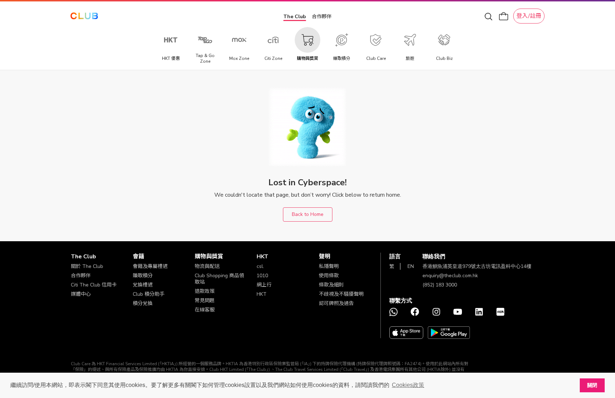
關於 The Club (87, 266)
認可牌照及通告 (336, 303)
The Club (294, 16)
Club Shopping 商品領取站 (219, 278)
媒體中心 (81, 294)
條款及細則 (331, 284)
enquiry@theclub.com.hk (450, 275)
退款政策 (205, 291)
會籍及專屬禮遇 (150, 266)
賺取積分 (143, 275)
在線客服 (205, 309)
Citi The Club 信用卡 (94, 284)
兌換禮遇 (143, 284)
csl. (260, 266)
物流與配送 (207, 266)
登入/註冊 (528, 16)
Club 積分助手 (148, 294)
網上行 (264, 284)
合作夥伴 (322, 16)
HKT (262, 294)
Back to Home (308, 214)
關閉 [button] (592, 385)
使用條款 (329, 275)
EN (411, 266)
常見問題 (205, 300)
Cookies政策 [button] (408, 385)
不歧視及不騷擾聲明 (341, 294)
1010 (262, 275)
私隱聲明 (329, 266)
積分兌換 (143, 303)
